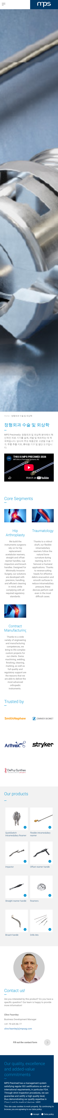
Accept (36, 1114)
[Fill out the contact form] (29, 1045)
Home (6, 416)
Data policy (49, 1114)
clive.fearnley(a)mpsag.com (18, 1028)
